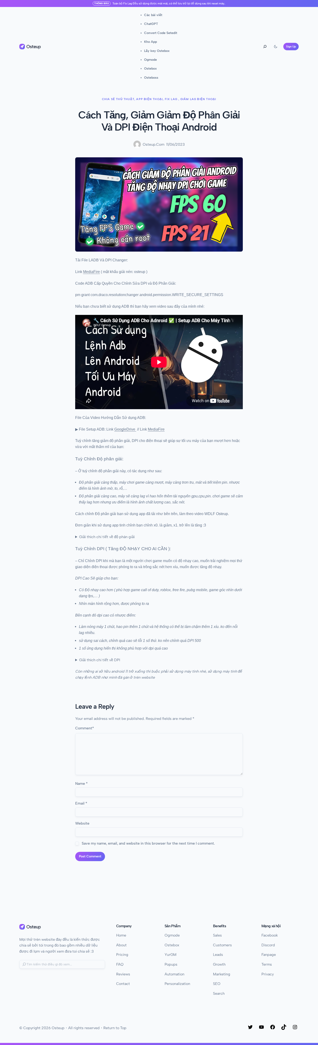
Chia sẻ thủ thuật (118, 99)
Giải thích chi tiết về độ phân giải (107, 537)
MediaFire (91, 272)
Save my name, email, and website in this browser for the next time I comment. (148, 843)
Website (82, 823)
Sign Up (291, 46)
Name (81, 783)
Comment (84, 728)
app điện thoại (149, 99)
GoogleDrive (124, 429)
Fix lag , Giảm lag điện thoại (190, 99)
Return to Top (114, 1028)
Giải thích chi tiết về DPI (99, 660)
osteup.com (153, 144)
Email (81, 803)
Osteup (33, 46)
